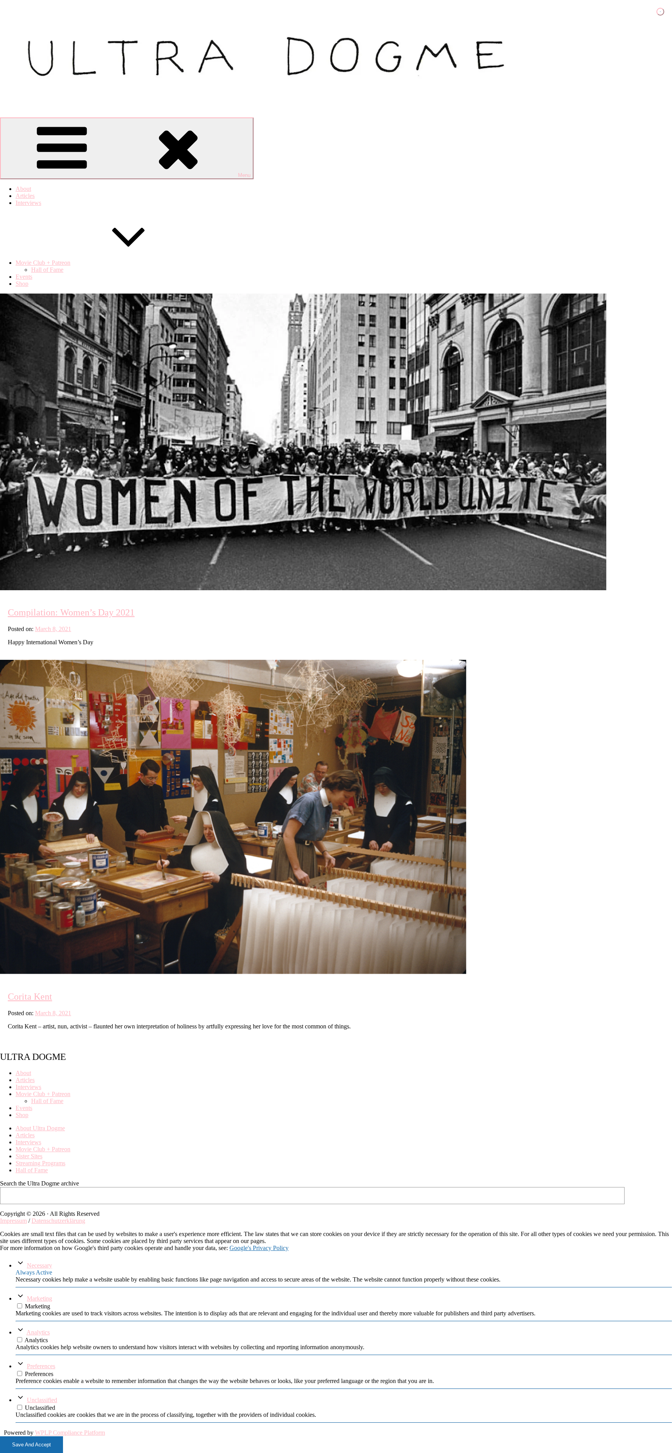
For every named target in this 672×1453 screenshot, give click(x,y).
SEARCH (650, 1195)
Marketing (39, 1298)
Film (31, 588)
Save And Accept (31, 1445)
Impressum (13, 1220)
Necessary (39, 1265)
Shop (22, 283)
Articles (25, 195)
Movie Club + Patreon (43, 262)
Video (54, 588)
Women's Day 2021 (68, 588)
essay (20, 588)
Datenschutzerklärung (58, 1220)
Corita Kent (30, 996)
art (9, 588)
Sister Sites (29, 1156)
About (23, 188)
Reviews (42, 588)
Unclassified (42, 1400)
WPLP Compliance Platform (70, 1432)
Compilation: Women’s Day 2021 (71, 612)
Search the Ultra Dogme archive (39, 1183)
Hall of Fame (47, 269)
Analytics (38, 1332)
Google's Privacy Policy (259, 1248)
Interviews (28, 202)
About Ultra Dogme (40, 1128)
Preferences (41, 1366)
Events (24, 276)
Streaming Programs (40, 1163)
